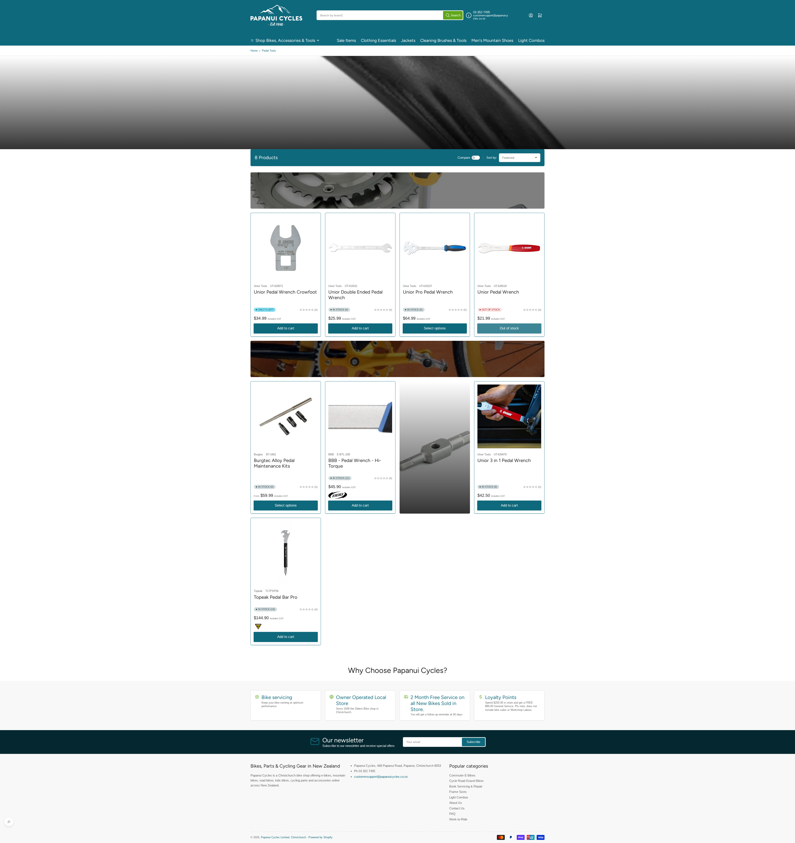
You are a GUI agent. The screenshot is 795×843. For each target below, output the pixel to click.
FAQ (452, 813)
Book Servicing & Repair (465, 786)
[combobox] (390, 15)
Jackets (408, 40)
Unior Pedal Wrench (498, 292)
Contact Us (457, 808)
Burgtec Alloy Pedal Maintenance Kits (274, 463)
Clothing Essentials (378, 40)
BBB (331, 454)
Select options (435, 328)
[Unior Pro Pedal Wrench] (435, 248)
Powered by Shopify (320, 837)
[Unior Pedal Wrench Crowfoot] (286, 248)
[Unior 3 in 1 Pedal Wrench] (509, 416)
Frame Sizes (458, 791)
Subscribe (473, 742)
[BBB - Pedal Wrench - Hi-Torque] (360, 416)
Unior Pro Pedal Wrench (428, 292)
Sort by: (491, 157)
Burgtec (258, 454)
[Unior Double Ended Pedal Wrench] (360, 248)
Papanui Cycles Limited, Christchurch (283, 837)
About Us (455, 802)
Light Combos (531, 40)
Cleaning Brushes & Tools (443, 40)
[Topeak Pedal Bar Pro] (286, 553)
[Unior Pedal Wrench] (509, 248)
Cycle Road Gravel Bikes (466, 781)
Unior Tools (260, 286)
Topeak (258, 591)
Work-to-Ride (458, 819)
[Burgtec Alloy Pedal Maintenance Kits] (286, 416)
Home (254, 50)
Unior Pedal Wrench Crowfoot (285, 292)
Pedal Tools (269, 50)
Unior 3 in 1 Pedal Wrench (504, 460)
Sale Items (346, 40)
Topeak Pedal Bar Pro (275, 597)
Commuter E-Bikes (462, 775)
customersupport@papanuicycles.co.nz (381, 776)
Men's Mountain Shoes (492, 40)
